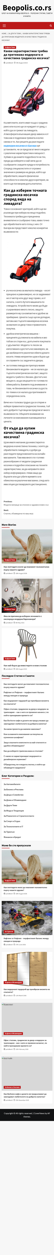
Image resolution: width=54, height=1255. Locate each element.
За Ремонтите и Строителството (19, 816)
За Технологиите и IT (13, 826)
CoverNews (39, 1113)
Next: (18, 512)
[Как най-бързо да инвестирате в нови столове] (27, 645)
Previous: (26, 503)
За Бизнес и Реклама (13, 789)
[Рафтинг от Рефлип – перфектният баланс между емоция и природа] (27, 918)
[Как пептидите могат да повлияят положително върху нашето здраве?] (27, 546)
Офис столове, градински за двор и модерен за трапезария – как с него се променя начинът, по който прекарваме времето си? (26, 712)
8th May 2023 (20, 623)
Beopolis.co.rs (27, 7)
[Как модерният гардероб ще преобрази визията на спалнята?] (27, 969)
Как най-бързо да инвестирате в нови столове (25, 665)
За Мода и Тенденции (14, 810)
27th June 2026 (21, 945)
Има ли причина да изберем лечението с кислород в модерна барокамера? (23, 618)
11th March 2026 (21, 996)
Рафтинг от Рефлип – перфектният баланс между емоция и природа (24, 694)
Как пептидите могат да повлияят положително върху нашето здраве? (26, 685)
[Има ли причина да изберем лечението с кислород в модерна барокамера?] (27, 596)
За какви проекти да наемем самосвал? (22, 729)
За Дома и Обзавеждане (15, 800)
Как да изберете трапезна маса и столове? (23, 751)
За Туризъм (9, 832)
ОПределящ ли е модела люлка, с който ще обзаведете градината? (24, 766)
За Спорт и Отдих (12, 821)
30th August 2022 (21, 669)
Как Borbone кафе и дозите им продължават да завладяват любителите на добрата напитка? (26, 722)
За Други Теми (10, 47)
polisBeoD (9, 63)
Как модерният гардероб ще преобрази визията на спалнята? (26, 702)
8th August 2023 (22, 63)
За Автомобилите (12, 784)
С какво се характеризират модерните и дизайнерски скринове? (22, 757)
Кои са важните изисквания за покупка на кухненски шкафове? (23, 735)
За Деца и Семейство (13, 795)
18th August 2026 (21, 573)
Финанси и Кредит (12, 837)
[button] (4, 25)
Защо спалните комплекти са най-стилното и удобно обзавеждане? (25, 744)
